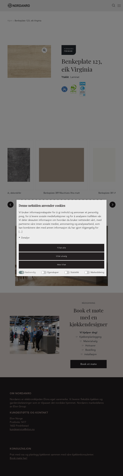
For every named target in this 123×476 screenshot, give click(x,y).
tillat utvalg (61, 256)
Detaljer (25, 237)
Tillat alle (61, 248)
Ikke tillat (61, 264)
